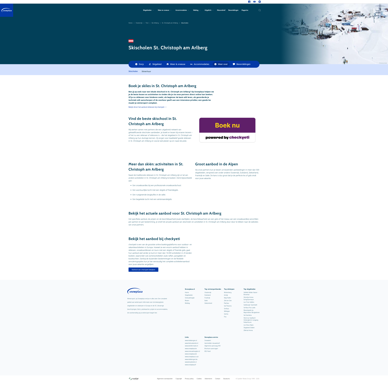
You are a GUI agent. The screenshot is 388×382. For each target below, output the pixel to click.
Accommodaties (181, 10)
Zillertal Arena (248, 330)
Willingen (227, 311)
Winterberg (227, 292)
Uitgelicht (208, 10)
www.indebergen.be (191, 359)
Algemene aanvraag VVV (212, 346)
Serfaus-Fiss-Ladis (249, 308)
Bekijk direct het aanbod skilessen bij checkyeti (146, 107)
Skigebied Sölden (249, 328)
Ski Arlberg (155, 23)
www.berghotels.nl (191, 362)
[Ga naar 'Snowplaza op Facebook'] (249, 2)
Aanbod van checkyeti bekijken (143, 270)
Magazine (244, 10)
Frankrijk (207, 298)
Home (130, 23)
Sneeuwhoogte (190, 298)
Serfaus (226, 309)
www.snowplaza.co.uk (191, 357)
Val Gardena (248, 315)
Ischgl (226, 295)
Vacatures (226, 379)
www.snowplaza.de (191, 354)
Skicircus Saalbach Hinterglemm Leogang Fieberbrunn (251, 320)
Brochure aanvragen (211, 348)
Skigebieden (147, 10)
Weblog (195, 10)
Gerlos (226, 314)
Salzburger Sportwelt (250, 305)
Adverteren (208, 379)
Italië (206, 300)
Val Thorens (228, 306)
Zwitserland (208, 303)
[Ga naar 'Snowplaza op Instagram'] (260, 2)
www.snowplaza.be (191, 348)
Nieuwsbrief (221, 10)
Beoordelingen (233, 10)
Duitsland (208, 295)
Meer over (223, 64)
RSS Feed (207, 351)
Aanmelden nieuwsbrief (212, 343)
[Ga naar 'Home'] (6, 10)
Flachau (226, 303)
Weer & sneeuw (177, 64)
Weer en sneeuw (163, 10)
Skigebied (156, 64)
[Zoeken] (259, 10)
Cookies (199, 379)
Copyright (179, 379)
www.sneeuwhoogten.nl (192, 351)
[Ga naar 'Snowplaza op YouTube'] (254, 2)
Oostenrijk (139, 23)
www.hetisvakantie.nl (191, 343)
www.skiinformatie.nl (191, 346)
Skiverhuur (146, 71)
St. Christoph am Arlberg (170, 23)
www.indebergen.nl (191, 340)
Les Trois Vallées (249, 302)
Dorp (141, 64)
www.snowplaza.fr (190, 365)
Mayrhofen (227, 298)
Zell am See (228, 300)
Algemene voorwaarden (165, 379)
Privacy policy (189, 379)
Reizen (187, 300)
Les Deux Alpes (249, 325)
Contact (217, 379)
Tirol (147, 23)
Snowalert (208, 340)
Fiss (225, 317)
